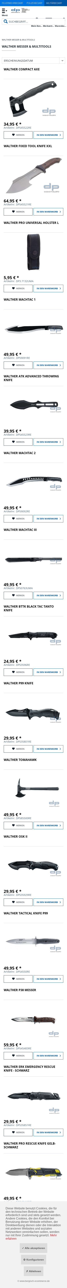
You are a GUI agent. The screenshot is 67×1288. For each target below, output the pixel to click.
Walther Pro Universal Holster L (31, 223)
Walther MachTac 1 (20, 300)
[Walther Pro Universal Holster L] (33, 252)
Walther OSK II (15, 837)
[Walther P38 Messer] (33, 1019)
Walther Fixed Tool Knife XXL (28, 146)
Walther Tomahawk (20, 760)
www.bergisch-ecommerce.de (35, 1281)
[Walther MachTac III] (33, 559)
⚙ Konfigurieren (33, 1259)
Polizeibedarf (34, 3)
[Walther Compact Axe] (33, 98)
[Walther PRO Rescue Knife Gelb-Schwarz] (33, 1173)
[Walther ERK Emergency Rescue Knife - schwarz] (33, 1096)
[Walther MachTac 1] (33, 329)
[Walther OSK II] (33, 866)
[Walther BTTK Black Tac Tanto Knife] (33, 636)
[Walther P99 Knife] (33, 712)
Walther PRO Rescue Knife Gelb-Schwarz (30, 1145)
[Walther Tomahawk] (33, 789)
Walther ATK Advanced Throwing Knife (31, 378)
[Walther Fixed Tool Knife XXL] (33, 175)
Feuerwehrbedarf (12, 3)
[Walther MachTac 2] (33, 482)
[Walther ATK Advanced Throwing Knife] (33, 405)
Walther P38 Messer (20, 990)
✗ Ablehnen (33, 1271)
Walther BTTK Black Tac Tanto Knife (29, 608)
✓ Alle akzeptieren (33, 1248)
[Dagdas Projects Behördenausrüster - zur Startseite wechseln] (20, 12)
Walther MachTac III (20, 530)
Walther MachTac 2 (20, 453)
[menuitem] (4, 12)
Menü (5, 15)
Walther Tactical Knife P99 (26, 913)
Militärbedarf (54, 3)
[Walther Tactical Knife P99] (33, 942)
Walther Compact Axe (22, 69)
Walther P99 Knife (18, 683)
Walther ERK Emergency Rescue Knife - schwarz (29, 1069)
